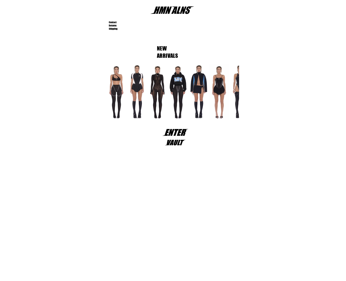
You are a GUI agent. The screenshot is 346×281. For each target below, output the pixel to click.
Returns (113, 25)
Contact (113, 22)
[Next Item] (234, 92)
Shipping (113, 28)
